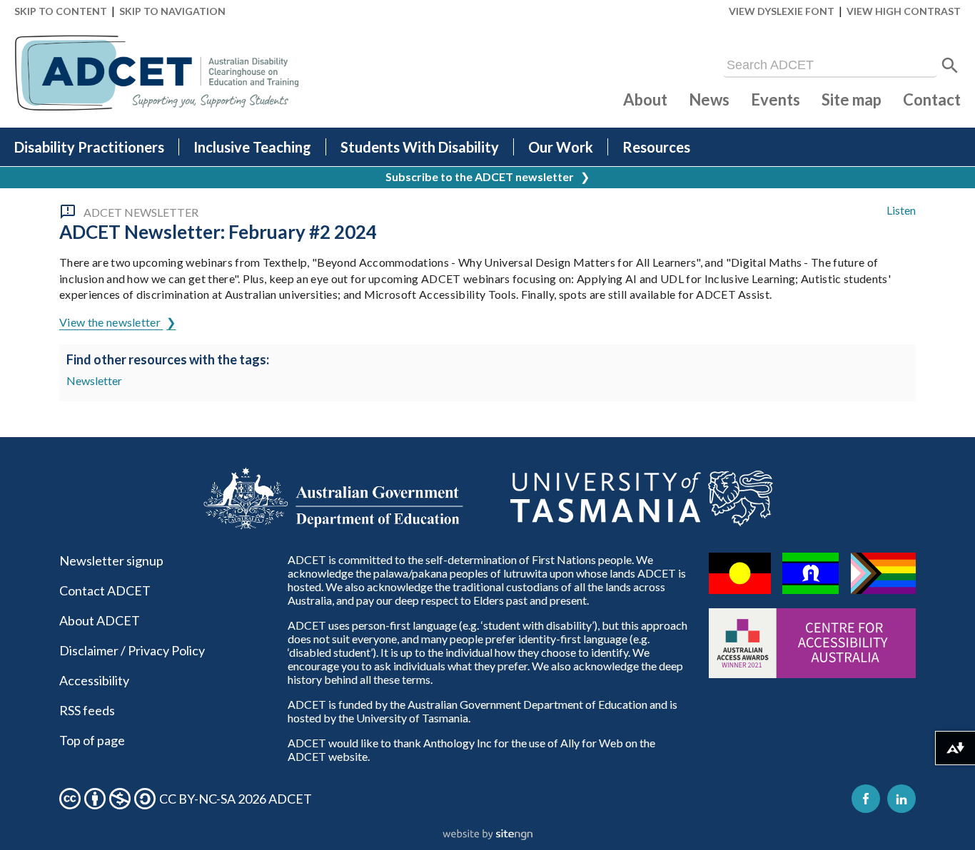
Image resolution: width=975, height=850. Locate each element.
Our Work (560, 146)
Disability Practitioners (89, 146)
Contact (932, 99)
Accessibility (94, 680)
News (709, 99)
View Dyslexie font (781, 11)
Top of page (92, 740)
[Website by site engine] (487, 835)
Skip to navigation (172, 11)
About (645, 99)
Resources (656, 146)
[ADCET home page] (157, 73)
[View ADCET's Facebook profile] (866, 798)
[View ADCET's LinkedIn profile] (901, 798)
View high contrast (904, 11)
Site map (851, 99)
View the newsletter (111, 322)
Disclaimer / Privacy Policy (132, 650)
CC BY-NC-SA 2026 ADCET (235, 799)
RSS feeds (87, 710)
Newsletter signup (111, 560)
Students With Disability (419, 146)
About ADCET (99, 620)
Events (775, 99)
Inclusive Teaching (252, 146)
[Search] (950, 65)
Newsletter (94, 380)
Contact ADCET (105, 590)
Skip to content (60, 11)
